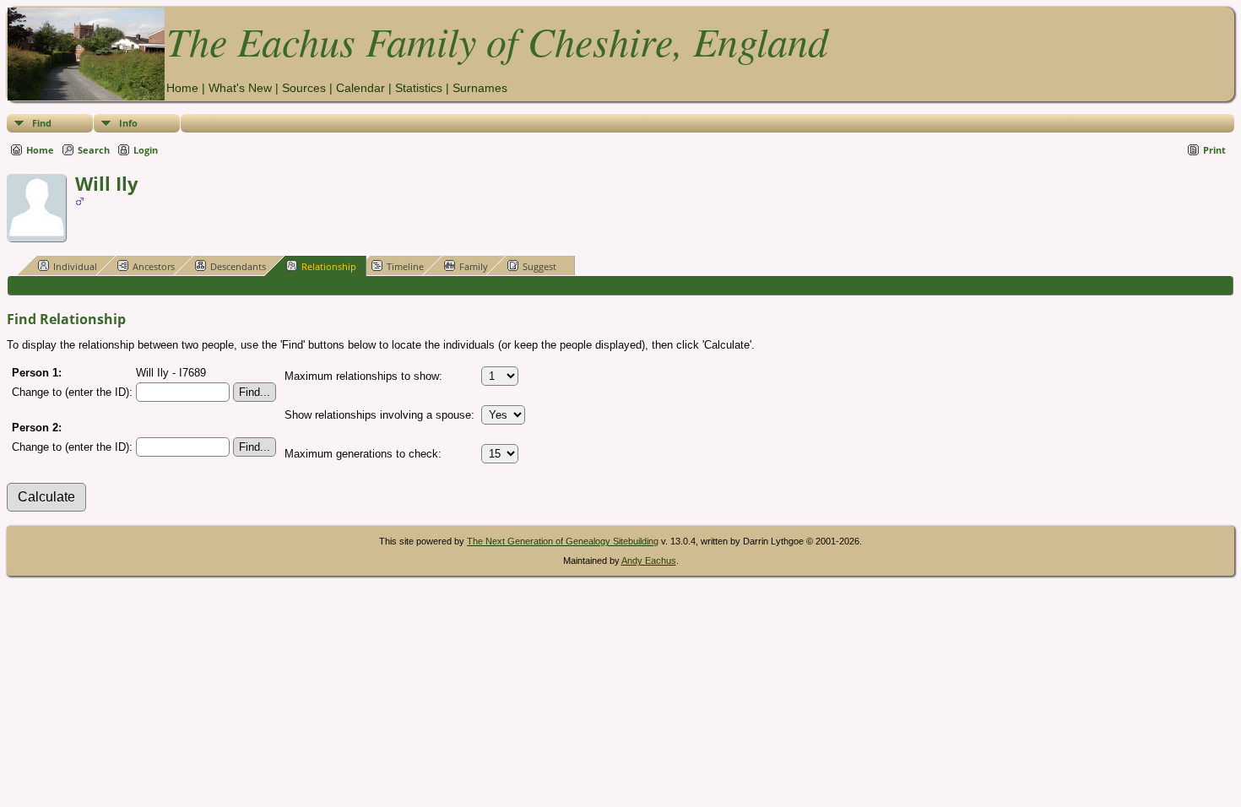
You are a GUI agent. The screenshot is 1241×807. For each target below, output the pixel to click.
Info (128, 122)
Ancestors (154, 266)
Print (1214, 150)
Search (94, 150)
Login (145, 150)
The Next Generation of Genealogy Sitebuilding (562, 541)
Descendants (238, 266)
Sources (304, 88)
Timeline (405, 266)
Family (473, 266)
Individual (75, 266)
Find (41, 122)
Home (182, 88)
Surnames (480, 88)
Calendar (360, 88)
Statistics (418, 88)
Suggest (539, 266)
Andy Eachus (648, 560)
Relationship (328, 266)
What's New (240, 88)
